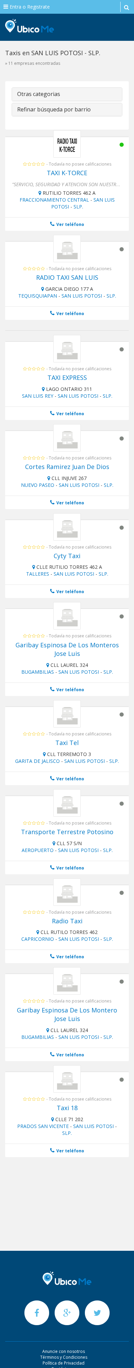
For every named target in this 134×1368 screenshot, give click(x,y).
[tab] (67, 94)
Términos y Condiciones (63, 1357)
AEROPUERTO (38, 850)
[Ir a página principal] (67, 1278)
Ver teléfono (69, 224)
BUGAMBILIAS (37, 672)
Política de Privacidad (64, 1363)
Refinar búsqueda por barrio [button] (54, 109)
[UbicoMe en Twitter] (97, 1312)
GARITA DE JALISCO (37, 761)
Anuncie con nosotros (63, 1351)
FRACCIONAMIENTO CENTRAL (54, 199)
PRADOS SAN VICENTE (43, 1126)
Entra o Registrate (29, 6)
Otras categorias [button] (38, 94)
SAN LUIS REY (37, 396)
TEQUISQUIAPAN (37, 295)
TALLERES (37, 574)
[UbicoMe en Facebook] (37, 1312)
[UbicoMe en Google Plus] (68, 1312)
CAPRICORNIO (37, 939)
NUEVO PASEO (37, 485)
